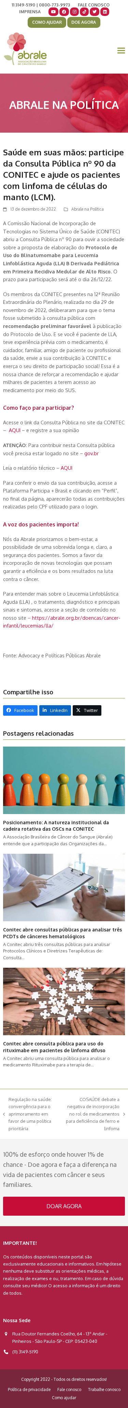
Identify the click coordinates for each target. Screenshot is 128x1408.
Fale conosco (69, 1389)
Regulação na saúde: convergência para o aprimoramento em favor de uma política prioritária (27, 1114)
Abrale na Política (87, 209)
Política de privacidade (29, 1389)
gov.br (91, 453)
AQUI (15, 430)
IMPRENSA (30, 11)
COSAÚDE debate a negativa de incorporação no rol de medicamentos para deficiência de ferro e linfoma (91, 1114)
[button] (121, 51)
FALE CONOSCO (94, 4)
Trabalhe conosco (104, 1389)
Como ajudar (64, 1397)
